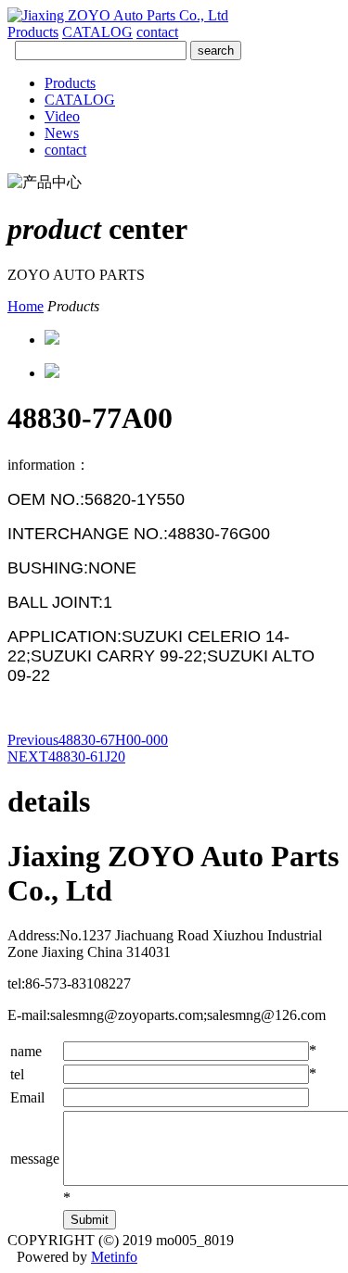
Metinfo (114, 1257)
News (62, 133)
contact (157, 32)
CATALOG (97, 32)
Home (25, 306)
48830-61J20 (66, 756)
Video (62, 116)
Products (32, 32)
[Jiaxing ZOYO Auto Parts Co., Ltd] (117, 15)
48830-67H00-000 (87, 740)
